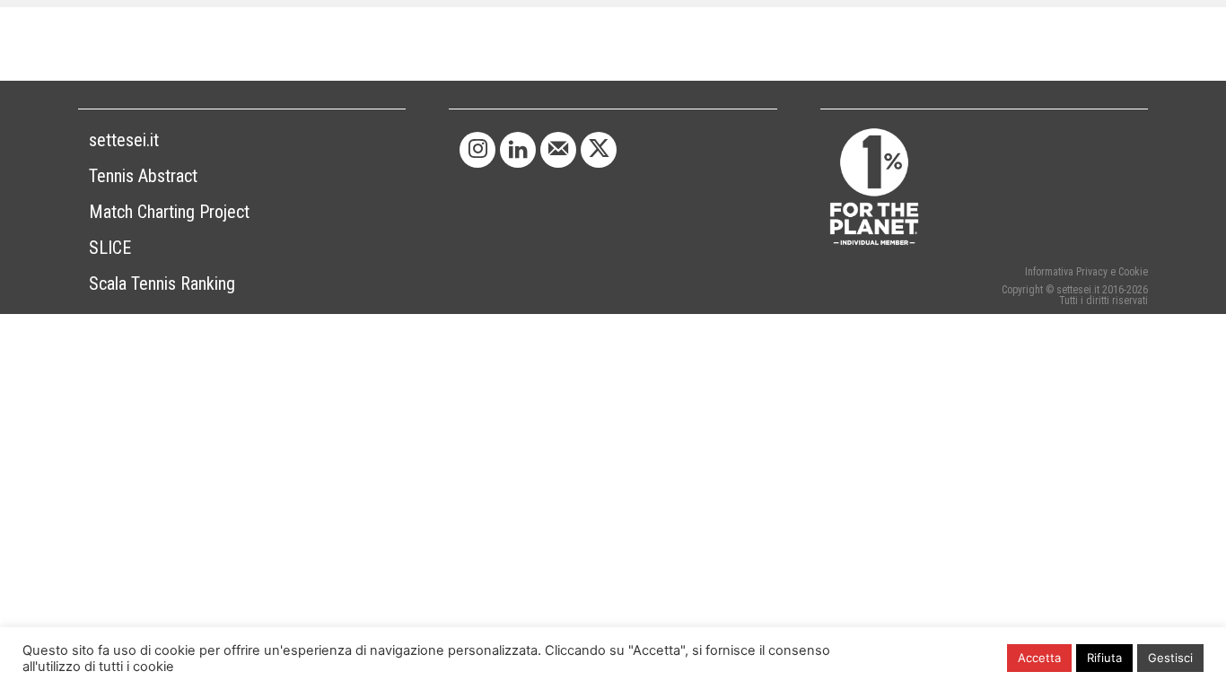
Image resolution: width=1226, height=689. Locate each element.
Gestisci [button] (1170, 657)
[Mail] (558, 150)
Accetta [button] (1039, 657)
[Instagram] (477, 150)
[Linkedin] (518, 150)
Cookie (1133, 272)
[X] (599, 150)
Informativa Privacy (1066, 272)
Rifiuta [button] (1104, 657)
